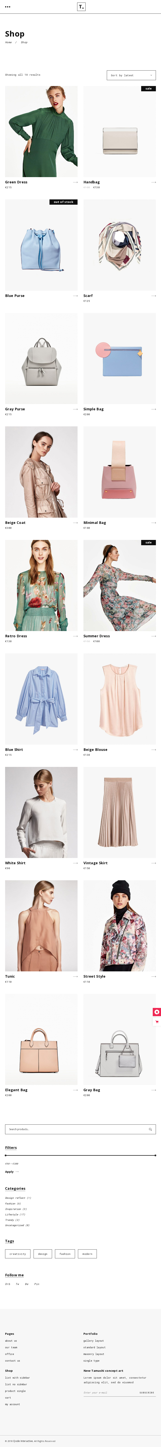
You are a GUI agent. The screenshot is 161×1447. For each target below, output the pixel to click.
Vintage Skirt (95, 863)
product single (15, 1390)
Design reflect (15, 1197)
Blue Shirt (14, 749)
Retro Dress (16, 636)
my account (12, 1404)
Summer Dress (96, 636)
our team (11, 1347)
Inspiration (13, 1208)
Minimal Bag (94, 522)
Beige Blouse (95, 749)
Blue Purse (15, 295)
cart (8, 1397)
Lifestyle (11, 1214)
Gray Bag (91, 1089)
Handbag (91, 182)
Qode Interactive (23, 1441)
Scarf (88, 295)
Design (43, 1254)
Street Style (94, 976)
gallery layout (93, 1340)
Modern (87, 1254)
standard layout (94, 1347)
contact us (12, 1360)
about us (11, 1340)
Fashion (10, 1203)
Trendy (9, 1219)
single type (91, 1360)
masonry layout (93, 1354)
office (9, 1354)
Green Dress (16, 182)
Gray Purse (15, 409)
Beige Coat (15, 522)
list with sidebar (17, 1377)
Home (8, 42)
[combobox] (131, 75)
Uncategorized (14, 1225)
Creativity (18, 1254)
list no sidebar (16, 1384)
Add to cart (60, 182)
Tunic (10, 976)
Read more (62, 296)
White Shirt (15, 863)
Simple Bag (93, 409)
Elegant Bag (16, 1089)
